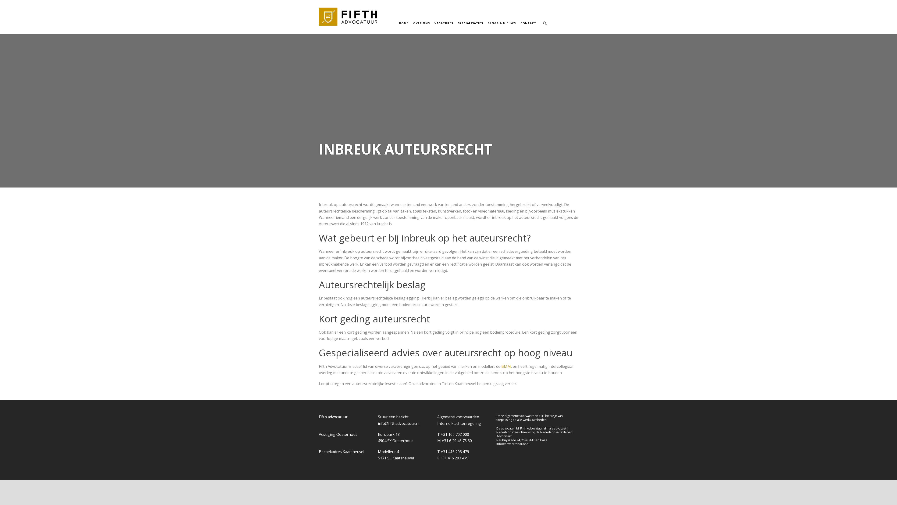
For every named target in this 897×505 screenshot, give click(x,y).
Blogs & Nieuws (502, 23)
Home (404, 23)
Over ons (421, 23)
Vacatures (443, 23)
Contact (528, 23)
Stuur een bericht (393, 416)
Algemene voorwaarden (458, 416)
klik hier (545, 416)
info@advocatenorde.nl (512, 444)
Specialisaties (470, 23)
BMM (506, 366)
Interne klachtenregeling (459, 423)
